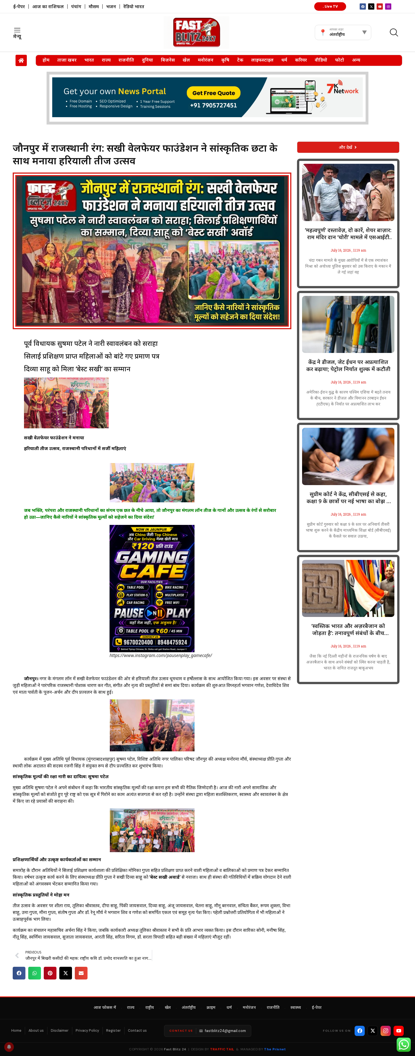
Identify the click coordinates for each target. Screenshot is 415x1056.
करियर (301, 60)
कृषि (225, 60)
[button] (19, 973)
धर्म (284, 60)
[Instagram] (388, 6)
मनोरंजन (205, 60)
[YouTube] (399, 1031)
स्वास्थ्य (295, 1008)
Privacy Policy (87, 1030)
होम (46, 60)
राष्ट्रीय (149, 1008)
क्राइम (211, 1008)
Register (113, 1030)
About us (36, 1030)
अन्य (356, 60)
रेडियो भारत (133, 6)
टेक (240, 60)
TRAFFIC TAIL (222, 1049)
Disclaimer (60, 1030)
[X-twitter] (371, 6)
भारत (89, 60)
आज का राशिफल (48, 6)
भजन (111, 6)
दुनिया (147, 60)
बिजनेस (168, 60)
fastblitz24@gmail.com (225, 1030)
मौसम (94, 6)
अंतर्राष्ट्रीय (189, 1008)
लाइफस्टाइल (262, 60)
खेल (186, 60)
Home (16, 1030)
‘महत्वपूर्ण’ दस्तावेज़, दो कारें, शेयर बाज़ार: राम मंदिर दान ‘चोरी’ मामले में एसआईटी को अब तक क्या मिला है (348, 234)
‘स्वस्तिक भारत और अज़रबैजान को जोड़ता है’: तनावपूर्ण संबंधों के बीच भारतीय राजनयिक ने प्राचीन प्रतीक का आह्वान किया (348, 630)
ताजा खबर (67, 60)
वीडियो (321, 60)
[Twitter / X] (373, 1031)
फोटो (339, 60)
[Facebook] (360, 1031)
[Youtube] (380, 6)
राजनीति (126, 60)
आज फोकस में (105, 1008)
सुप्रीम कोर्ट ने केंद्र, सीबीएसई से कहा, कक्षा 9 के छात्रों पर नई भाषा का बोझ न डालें (348, 498)
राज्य (106, 60)
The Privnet (275, 1049)
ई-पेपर (19, 6)
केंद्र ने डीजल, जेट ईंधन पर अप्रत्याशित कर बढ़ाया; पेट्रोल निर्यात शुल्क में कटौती (348, 366)
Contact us (137, 1030)
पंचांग (76, 6)
